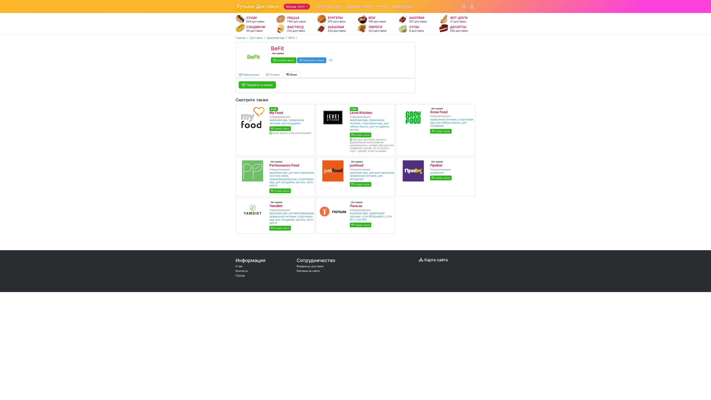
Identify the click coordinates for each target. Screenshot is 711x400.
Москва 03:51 (295, 6)
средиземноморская (283, 179)
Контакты (242, 270)
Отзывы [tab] (274, 74)
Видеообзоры (403, 6)
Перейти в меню (259, 85)
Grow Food (439, 112)
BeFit (291, 37)
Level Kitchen (361, 113)
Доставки (256, 37)
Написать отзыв (313, 60)
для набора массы (448, 122)
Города (240, 275)
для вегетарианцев (301, 172)
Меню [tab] (293, 74)
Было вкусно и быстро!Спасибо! (292, 132)
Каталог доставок (329, 6)
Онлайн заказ (285, 60)
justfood (356, 165)
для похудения (291, 123)
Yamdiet (276, 206)
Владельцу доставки (310, 266)
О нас (239, 266)
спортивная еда (372, 123)
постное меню (278, 175)
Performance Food (284, 165)
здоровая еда (278, 119)
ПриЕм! (436, 165)
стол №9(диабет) (373, 216)
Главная (241, 37)
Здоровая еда (275, 37)
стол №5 (361, 219)
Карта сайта (435, 259)
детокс (354, 129)
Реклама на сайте (308, 270)
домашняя (437, 172)
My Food (276, 113)
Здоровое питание (359, 6)
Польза (356, 206)
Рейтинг (383, 6)
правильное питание (443, 119)
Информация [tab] (250, 74)
